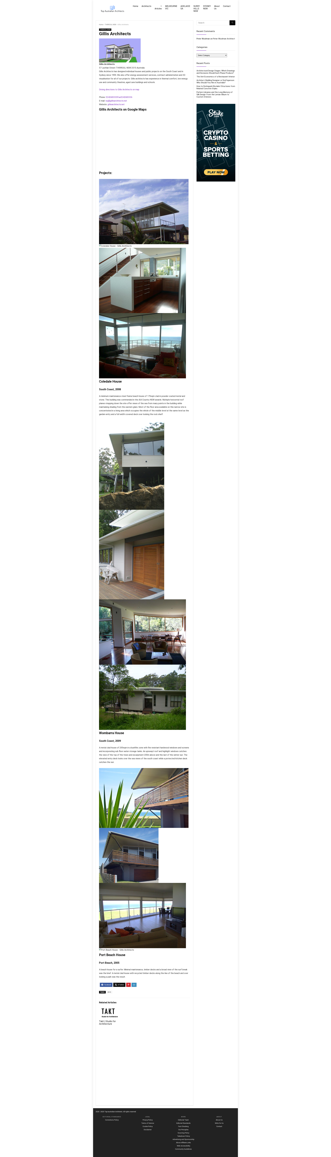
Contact (227, 6)
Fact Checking (183, 1126)
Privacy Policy (148, 1120)
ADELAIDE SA (185, 7)
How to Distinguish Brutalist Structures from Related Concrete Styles (216, 87)
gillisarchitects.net (116, 104)
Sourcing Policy (183, 1133)
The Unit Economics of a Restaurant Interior (216, 76)
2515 (109, 992)
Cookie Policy (148, 1126)
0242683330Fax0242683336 (119, 97)
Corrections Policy (112, 1120)
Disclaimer (148, 1130)
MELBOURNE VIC (171, 7)
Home (135, 6)
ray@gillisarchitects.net (116, 101)
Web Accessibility (183, 1146)
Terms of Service (147, 1123)
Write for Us (219, 1123)
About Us (217, 7)
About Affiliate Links (183, 1143)
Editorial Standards (183, 1123)
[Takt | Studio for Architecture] (110, 1010)
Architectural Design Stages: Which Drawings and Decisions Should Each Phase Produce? (216, 72)
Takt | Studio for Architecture (107, 1022)
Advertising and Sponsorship (183, 1139)
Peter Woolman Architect (224, 39)
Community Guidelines (183, 1149)
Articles (158, 8)
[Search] (232, 22)
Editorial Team (183, 1120)
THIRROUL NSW (110, 25)
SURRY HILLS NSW (196, 8)
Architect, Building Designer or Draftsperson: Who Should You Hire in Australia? (216, 81)
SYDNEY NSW (207, 7)
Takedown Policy (183, 1136)
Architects (146, 6)
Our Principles (183, 1130)
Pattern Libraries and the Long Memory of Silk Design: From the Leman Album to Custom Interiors (215, 94)
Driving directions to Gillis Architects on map (119, 89)
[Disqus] (144, 1067)
